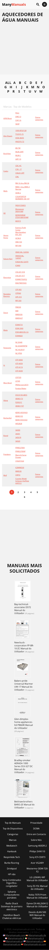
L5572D (18, 377)
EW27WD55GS (21, 283)
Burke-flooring (11, 862)
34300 (17, 430)
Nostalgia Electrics (7, 295)
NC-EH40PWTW (21, 346)
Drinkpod (12, 868)
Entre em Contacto (36, 834)
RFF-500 (18, 300)
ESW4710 (19, 325)
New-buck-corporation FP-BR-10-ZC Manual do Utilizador (24, 647)
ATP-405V (19, 363)
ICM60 (17, 265)
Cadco (5, 171)
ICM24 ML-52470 (21, 262)
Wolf (5, 475)
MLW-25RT (19, 152)
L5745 (17, 381)
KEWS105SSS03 (21, 420)
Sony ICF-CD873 (37, 857)
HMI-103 (18, 242)
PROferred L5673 (21, 385)
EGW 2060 (19, 328)
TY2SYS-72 (19, 134)
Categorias (12, 834)
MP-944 (18, 245)
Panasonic (7, 348)
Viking (5, 400)
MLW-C (18, 155)
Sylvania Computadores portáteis (11, 894)
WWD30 (18, 471)
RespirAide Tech (12, 857)
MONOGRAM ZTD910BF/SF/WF (21, 216)
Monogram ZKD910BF (19, 210)
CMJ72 (17, 475)
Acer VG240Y (37, 862)
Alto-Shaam (7, 136)
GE (4, 213)
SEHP (17, 124)
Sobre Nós (36, 839)
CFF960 (18, 293)
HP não (12, 874)
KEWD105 (19, 416)
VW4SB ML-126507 (19, 257)
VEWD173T (19, 406)
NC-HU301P (19, 349)
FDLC (17, 113)
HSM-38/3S (19, 138)
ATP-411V (19, 367)
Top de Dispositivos (13, 828)
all (8, 82)
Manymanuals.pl (14, 941)
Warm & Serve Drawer (20, 456)
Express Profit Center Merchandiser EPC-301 (20, 231)
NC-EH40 (18, 342)
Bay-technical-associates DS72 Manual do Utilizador (22, 609)
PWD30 (18, 307)
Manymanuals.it (36, 938)
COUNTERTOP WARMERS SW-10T (22, 197)
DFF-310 (18, 297)
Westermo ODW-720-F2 (37, 870)
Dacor (5, 312)
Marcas (12, 839)
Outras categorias (39, 118)
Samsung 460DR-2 (37, 845)
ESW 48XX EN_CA (21, 332)
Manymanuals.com (15, 935)
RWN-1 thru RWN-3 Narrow (22, 188)
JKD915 (18, 221)
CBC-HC (18, 166)
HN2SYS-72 (19, 141)
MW (16, 311)
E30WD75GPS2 (21, 279)
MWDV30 (18, 314)
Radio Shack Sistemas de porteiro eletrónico (11, 906)
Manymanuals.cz (34, 941)
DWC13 (18, 116)
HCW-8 (18, 238)
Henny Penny (5, 236)
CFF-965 (18, 289)
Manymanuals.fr (16, 938)
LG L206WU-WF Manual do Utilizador (37, 879)
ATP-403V (19, 371)
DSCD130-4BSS (21, 395)
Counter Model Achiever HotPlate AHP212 (22, 480)
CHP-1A (18, 120)
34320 (17, 441)
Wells (5, 191)
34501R (18, 437)
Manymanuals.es (11, 944)
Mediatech (11, 845)
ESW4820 (19, 336)
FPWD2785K (20, 448)
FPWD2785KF (20, 451)
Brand (5, 435)
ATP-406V (19, 360)
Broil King (7, 153)
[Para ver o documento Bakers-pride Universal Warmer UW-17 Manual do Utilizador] (22, 668)
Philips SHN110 (37, 851)
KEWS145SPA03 (21, 412)
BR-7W (17, 148)
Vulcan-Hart (7, 259)
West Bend (7, 383)
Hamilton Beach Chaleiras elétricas (11, 917)
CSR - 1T (18, 169)
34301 (17, 434)
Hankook (11, 851)
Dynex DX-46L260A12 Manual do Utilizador (37, 905)
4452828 (18, 423)
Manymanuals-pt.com (35, 944)
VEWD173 (19, 399)
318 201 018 (20, 272)
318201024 (19, 461)
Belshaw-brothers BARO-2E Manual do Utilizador (24, 804)
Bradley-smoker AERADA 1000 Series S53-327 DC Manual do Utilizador (23, 766)
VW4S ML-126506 (22, 252)
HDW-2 (18, 193)
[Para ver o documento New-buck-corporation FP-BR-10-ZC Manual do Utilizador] (22, 629)
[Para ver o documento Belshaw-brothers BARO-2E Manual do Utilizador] (22, 788)
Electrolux (7, 277)
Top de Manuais (13, 822)
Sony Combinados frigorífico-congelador (11, 883)
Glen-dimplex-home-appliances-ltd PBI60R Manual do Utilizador (23, 724)
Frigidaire (7, 454)
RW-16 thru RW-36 (22, 183)
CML (17, 177)
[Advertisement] (24, 49)
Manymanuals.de (37, 935)
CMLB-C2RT (19, 173)
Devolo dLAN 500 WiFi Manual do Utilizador (37, 915)
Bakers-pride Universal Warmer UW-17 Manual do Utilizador (23, 685)
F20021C (18, 402)
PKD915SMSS (20, 205)
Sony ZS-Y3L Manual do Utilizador (37, 887)
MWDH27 (19, 318)
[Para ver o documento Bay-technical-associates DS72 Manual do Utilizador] (22, 591)
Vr (4, 365)
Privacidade (36, 822)
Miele (5, 330)
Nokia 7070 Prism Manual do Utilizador (37, 896)
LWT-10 (18, 159)
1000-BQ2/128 (20, 130)
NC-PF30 (18, 353)
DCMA (36, 828)
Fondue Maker (20, 388)
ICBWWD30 (19, 467)
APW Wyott (7, 118)
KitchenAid (7, 418)
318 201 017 (20, 276)
